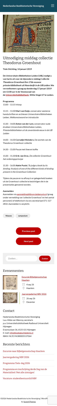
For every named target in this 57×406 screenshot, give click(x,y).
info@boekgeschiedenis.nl (21, 333)
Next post (28, 241)
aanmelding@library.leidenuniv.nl (32, 194)
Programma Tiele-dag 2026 (16, 363)
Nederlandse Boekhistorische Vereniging (23, 6)
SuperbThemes (30, 402)
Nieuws (9, 216)
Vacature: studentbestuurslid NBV (20, 378)
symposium (23, 216)
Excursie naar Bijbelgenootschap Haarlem (24, 351)
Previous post (28, 231)
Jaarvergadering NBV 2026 (34, 294)
